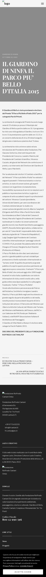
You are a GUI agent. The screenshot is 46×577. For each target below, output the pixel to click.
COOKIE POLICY (26, 566)
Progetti (5, 546)
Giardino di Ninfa (10, 54)
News (4, 541)
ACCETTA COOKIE (23, 572)
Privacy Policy (8, 566)
